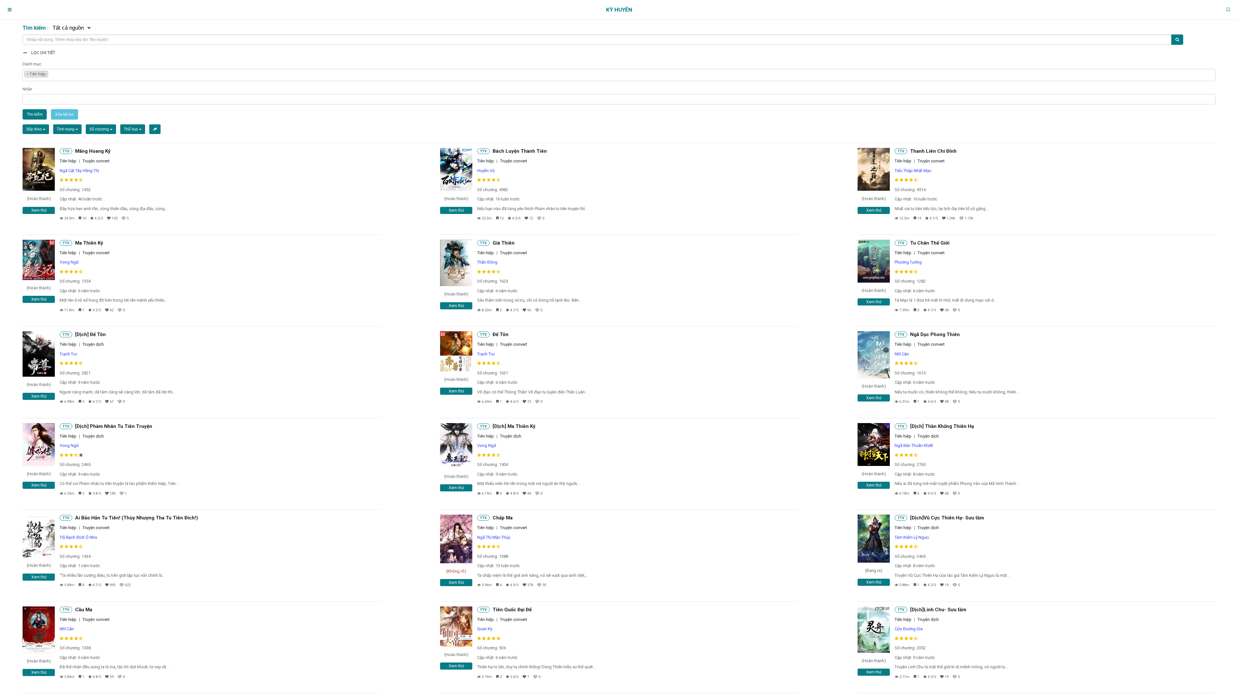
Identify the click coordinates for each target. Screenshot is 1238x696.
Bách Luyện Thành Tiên (520, 151)
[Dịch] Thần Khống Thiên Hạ (942, 426)
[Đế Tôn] (456, 351)
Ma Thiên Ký (89, 243)
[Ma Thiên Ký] (39, 260)
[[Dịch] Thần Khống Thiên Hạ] (874, 444)
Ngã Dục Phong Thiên (935, 334)
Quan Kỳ (484, 628)
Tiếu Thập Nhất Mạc (913, 170)
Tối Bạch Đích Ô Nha (78, 537)
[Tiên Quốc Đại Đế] (456, 626)
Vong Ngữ (69, 262)
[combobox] (619, 75)
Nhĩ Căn (902, 354)
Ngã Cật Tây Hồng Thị (79, 170)
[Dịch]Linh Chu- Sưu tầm (938, 610)
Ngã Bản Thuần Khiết (914, 445)
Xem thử (38, 210)
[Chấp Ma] (456, 539)
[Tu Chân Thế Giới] (874, 261)
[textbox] (51, 73)
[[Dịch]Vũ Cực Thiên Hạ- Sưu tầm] (874, 539)
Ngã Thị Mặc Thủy (493, 537)
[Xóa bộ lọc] (155, 129)
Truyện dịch (93, 344)
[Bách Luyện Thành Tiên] (456, 169)
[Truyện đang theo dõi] (1228, 9)
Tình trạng (66, 129)
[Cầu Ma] (39, 629)
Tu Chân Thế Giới (929, 243)
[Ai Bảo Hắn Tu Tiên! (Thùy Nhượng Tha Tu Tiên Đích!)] (39, 536)
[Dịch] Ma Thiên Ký (514, 426)
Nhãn (27, 89)
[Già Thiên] (456, 263)
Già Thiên (504, 243)
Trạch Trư (68, 354)
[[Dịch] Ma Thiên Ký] (456, 446)
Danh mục (32, 64)
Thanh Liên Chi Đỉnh (933, 151)
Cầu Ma (83, 610)
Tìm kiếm (35, 114)
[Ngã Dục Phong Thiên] (874, 354)
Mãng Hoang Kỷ (93, 151)
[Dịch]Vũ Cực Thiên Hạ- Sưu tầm (947, 518)
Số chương (99, 129)
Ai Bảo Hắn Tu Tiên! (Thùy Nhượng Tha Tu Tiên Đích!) (136, 518)
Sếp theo (34, 129)
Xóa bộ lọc (64, 114)
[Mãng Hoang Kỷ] (39, 169)
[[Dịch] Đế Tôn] (39, 354)
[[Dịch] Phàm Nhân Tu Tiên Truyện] (39, 444)
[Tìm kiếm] (1177, 39)
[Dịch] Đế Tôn (90, 334)
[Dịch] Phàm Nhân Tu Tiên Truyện (113, 426)
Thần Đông (487, 262)
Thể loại (131, 129)
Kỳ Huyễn (619, 9)
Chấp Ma (503, 518)
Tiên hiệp (68, 161)
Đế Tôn (500, 334)
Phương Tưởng (908, 262)
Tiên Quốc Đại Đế (512, 610)
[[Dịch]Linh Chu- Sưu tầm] (874, 629)
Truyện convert (96, 161)
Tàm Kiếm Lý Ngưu (912, 537)
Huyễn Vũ (486, 170)
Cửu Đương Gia (909, 628)
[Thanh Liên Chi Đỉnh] (874, 169)
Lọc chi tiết (43, 52)
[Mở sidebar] (9, 9)
